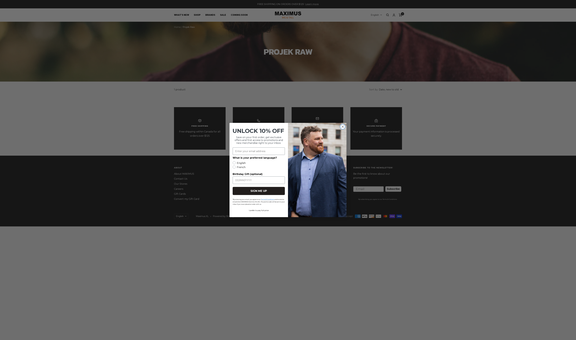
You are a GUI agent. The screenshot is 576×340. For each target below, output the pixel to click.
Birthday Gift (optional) (247, 174)
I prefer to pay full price (259, 210)
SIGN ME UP (258, 191)
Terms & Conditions (267, 199)
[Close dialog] (342, 126)
